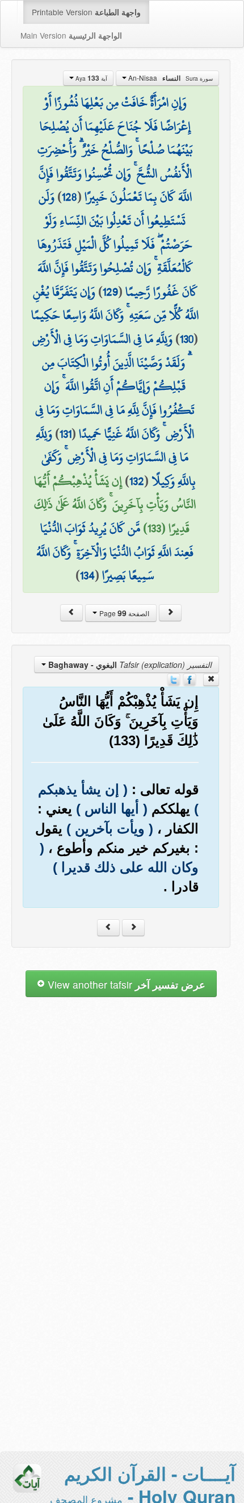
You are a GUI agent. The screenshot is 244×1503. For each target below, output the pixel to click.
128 (69, 196)
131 (65, 433)
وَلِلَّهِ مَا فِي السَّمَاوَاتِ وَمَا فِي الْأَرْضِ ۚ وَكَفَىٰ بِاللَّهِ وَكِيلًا (116, 457)
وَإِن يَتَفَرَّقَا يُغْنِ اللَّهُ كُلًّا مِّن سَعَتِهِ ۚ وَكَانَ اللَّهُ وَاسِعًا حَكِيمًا (115, 303)
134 (87, 575)
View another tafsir (125, 984)
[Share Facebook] (189, 678)
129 (110, 291)
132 (136, 480)
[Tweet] (173, 678)
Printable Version (86, 12)
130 (186, 338)
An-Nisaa (170, 78)
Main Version (71, 35)
